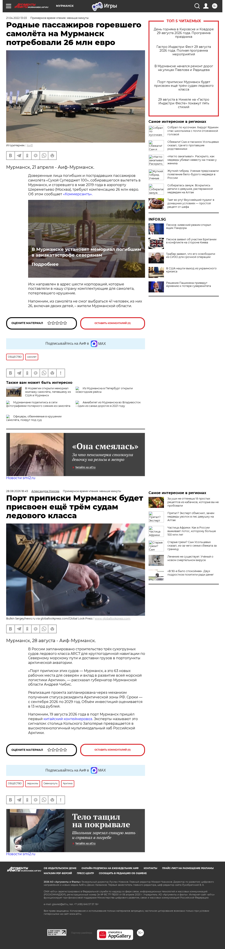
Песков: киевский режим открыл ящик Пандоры (188, 226)
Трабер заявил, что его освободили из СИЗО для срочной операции (190, 255)
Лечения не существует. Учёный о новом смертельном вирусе (190, 558)
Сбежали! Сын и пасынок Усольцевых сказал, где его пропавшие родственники (193, 145)
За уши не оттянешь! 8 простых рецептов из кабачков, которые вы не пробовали (193, 502)
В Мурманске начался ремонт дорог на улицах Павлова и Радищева (183, 68)
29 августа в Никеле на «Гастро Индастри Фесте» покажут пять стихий (183, 103)
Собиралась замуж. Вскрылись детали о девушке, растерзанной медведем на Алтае (190, 189)
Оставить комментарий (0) (112, 323)
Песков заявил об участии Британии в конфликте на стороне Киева (191, 241)
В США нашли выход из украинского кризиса (191, 270)
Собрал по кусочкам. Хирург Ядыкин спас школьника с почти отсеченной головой (192, 131)
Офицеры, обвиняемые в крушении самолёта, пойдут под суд (34, 418)
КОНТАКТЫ (150, 868)
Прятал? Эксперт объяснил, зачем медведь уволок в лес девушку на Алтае (190, 516)
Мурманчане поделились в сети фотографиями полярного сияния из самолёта (38, 404)
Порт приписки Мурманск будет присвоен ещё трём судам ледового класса (184, 85)
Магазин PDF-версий (58, 873)
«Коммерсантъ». (78, 194)
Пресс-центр (85, 873)
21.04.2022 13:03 (16, 18)
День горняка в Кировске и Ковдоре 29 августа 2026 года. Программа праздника (184, 33)
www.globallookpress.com (112, 618)
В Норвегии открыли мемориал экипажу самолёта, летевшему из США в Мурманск (48, 392)
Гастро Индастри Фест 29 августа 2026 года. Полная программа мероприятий (183, 50)
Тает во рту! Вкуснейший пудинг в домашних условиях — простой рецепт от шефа (190, 203)
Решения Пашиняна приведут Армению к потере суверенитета (188, 284)
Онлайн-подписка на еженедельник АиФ (110, 868)
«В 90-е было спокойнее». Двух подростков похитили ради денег (190, 572)
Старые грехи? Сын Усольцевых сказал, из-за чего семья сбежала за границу (192, 545)
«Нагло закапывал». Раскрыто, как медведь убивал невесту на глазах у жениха (192, 160)
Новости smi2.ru (20, 478)
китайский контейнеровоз (68, 719)
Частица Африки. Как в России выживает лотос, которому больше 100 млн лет (191, 531)
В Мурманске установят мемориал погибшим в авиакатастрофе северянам (86, 252)
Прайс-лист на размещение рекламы (188, 868)
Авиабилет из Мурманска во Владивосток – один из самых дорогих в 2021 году (108, 404)
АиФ (30, 145)
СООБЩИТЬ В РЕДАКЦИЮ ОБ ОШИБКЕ (123, 873)
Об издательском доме (60, 868)
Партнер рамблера (81, 932)
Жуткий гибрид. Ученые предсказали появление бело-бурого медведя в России (193, 174)
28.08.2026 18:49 (17, 491)
